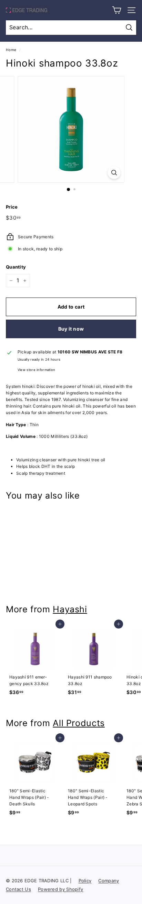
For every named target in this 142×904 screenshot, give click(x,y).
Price (12, 207)
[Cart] (117, 10)
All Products (79, 723)
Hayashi (70, 609)
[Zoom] (114, 172)
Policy (85, 880)
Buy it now (71, 329)
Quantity (16, 267)
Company (108, 880)
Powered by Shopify (60, 889)
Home (11, 50)
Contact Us (18, 889)
